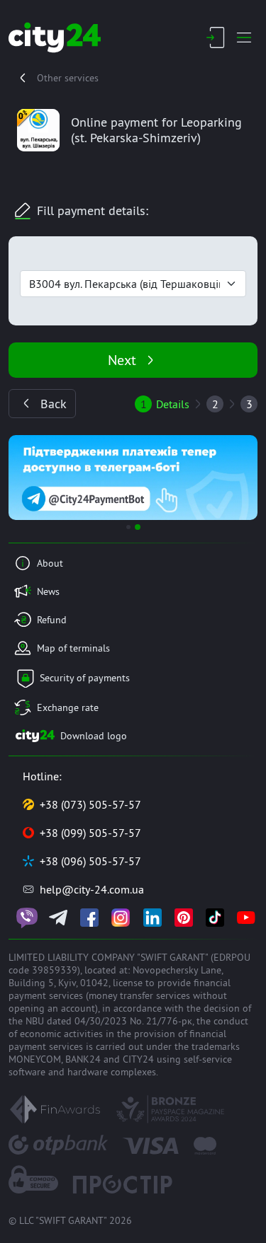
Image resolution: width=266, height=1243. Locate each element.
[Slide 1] (128, 527)
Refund (52, 619)
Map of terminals (73, 648)
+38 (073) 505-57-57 (90, 804)
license (128, 982)
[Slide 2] (137, 527)
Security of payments (85, 677)
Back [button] (53, 403)
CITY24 (138, 1059)
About (50, 563)
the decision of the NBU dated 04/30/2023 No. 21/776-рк (130, 1014)
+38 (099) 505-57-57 (90, 833)
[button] (27, 477)
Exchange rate (68, 707)
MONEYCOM (35, 1059)
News (48, 591)
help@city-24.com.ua (92, 889)
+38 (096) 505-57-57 (90, 861)
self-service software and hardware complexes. (120, 1065)
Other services (68, 77)
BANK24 (83, 1059)
